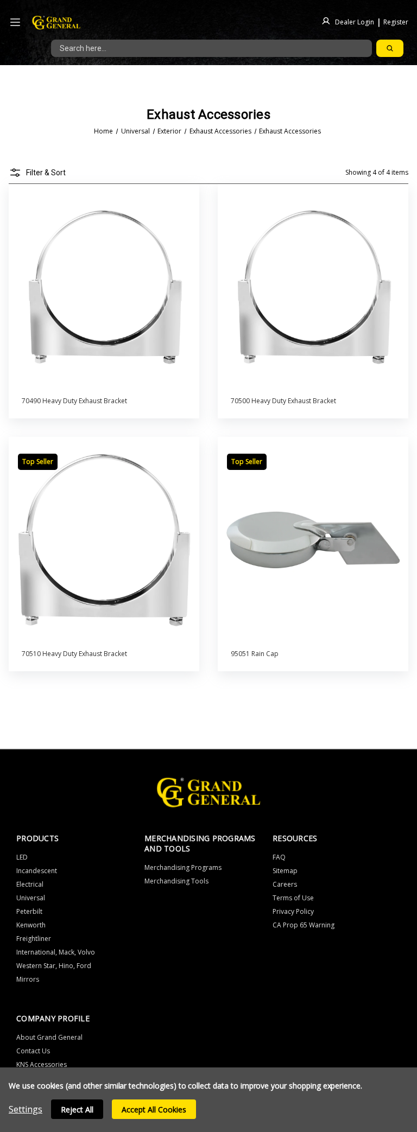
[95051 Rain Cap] (313, 540)
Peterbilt (29, 911)
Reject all (77, 1109)
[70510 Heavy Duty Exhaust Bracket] (104, 540)
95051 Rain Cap (255, 653)
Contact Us (33, 1050)
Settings (25, 1109)
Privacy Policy (293, 911)
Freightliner (33, 938)
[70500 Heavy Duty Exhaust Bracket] (313, 287)
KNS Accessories (41, 1064)
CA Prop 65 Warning (303, 925)
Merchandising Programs (183, 867)
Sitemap (285, 870)
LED (22, 857)
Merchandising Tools (176, 881)
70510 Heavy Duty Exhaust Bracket (74, 653)
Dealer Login (354, 21)
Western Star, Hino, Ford (53, 965)
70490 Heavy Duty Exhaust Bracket (74, 400)
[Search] (389, 48)
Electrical (29, 884)
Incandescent (36, 870)
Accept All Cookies (154, 1109)
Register (395, 21)
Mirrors (27, 979)
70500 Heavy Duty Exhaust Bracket (283, 400)
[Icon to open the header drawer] (15, 22)
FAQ (279, 857)
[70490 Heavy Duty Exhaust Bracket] (104, 287)
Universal (30, 897)
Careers (285, 884)
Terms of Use (293, 897)
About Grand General (49, 1037)
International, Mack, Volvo (55, 952)
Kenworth (31, 925)
